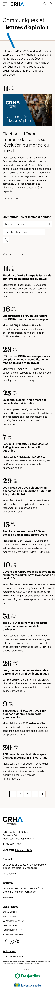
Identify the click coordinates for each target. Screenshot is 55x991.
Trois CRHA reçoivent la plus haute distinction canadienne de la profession (25, 626)
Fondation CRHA (11, 930)
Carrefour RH (10, 912)
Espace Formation (12, 921)
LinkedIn (11, 941)
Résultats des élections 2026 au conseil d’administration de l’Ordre (25, 533)
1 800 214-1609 (23, 849)
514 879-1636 (13, 844)
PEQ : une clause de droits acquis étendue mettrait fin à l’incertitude (25, 756)
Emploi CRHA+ (9, 916)
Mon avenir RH (10, 925)
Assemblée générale (13, 934)
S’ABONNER (8, 897)
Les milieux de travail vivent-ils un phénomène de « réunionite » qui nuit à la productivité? (27, 491)
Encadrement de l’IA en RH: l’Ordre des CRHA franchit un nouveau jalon (26, 317)
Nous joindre (10, 874)
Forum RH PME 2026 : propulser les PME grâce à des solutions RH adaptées (25, 447)
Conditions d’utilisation (13, 956)
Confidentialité (9, 951)
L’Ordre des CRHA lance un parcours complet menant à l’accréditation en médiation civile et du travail (26, 359)
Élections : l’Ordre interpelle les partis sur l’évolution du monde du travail (27, 277)
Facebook (5, 941)
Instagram (17, 941)
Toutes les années (15, 224)
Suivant (49, 794)
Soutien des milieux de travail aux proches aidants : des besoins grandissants (24, 714)
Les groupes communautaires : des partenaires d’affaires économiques (26, 672)
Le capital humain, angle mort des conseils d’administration (24, 401)
